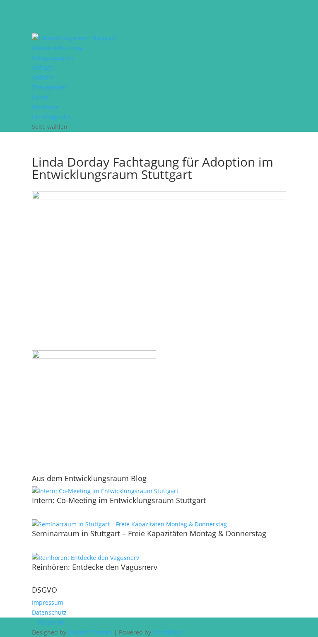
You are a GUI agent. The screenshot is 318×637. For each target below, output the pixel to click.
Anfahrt (42, 77)
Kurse (40, 97)
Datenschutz (49, 612)
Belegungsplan (52, 58)
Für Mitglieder (51, 117)
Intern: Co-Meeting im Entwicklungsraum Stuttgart (119, 500)
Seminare (45, 107)
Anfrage (43, 67)
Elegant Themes (90, 632)
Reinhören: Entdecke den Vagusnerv (94, 567)
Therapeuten (50, 87)
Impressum (47, 602)
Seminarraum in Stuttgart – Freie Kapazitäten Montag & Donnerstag (149, 533)
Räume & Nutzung (57, 48)
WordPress (168, 632)
